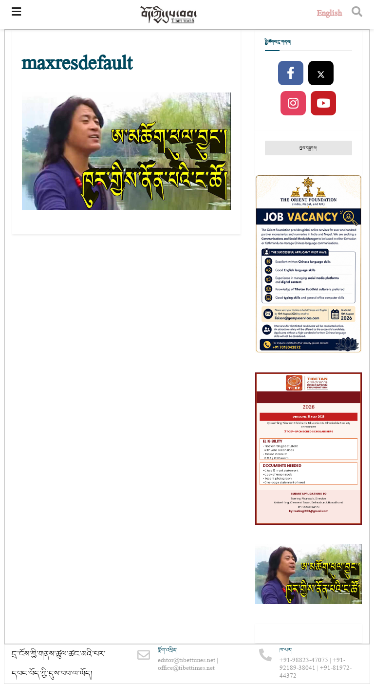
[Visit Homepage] (169, 15)
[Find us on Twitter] (321, 73)
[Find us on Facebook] (290, 73)
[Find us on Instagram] (293, 103)
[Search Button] (357, 14)
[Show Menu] (16, 14)
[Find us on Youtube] (323, 103)
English (329, 14)
